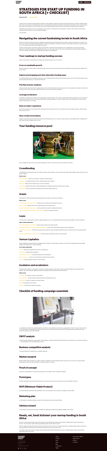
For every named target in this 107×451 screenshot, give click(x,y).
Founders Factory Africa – (25, 254)
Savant (20, 249)
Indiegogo (21, 183)
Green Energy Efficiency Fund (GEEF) (27, 225)
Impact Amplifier (23, 278)
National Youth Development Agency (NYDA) (29, 233)
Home (57, 436)
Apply (57, 448)
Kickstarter (21, 181)
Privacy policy (76, 438)
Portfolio (58, 438)
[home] (19, 2)
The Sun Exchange (23, 178)
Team (57, 442)
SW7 (20, 283)
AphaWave (21, 252)
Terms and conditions (78, 436)
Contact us (75, 442)
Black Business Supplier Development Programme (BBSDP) (32, 227)
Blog (57, 444)
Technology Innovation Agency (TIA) (27, 203)
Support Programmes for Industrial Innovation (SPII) (31, 210)
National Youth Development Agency (27, 208)
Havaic (20, 259)
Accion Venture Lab (23, 257)
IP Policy (75, 440)
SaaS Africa (21, 280)
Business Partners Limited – (25, 230)
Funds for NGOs (22, 205)
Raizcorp (21, 285)
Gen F (57, 440)
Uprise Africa (22, 188)
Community (58, 446)
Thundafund (22, 186)
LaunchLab (21, 275)
